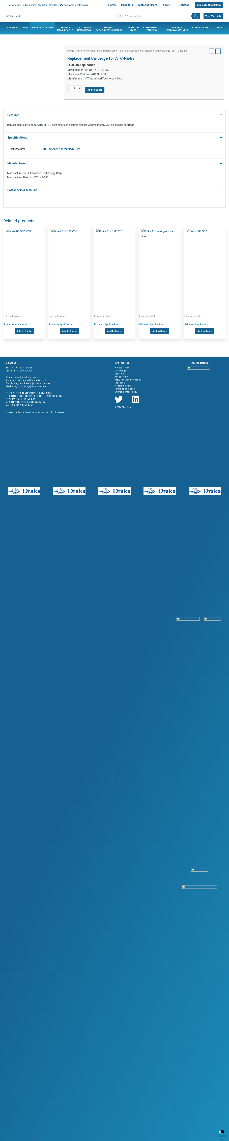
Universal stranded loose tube (205, 264)
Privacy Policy (122, 368)
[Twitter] (118, 399)
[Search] (196, 16)
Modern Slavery (122, 386)
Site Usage (120, 371)
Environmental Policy (125, 392)
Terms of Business (124, 389)
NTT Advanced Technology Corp (61, 149)
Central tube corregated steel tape (24, 264)
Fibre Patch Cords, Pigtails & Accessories (120, 50)
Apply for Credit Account (127, 380)
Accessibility (121, 377)
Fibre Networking (85, 50)
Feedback (119, 383)
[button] (171, 5)
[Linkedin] (135, 399)
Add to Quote (95, 90)
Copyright (119, 374)
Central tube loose (160, 264)
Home (70, 50)
